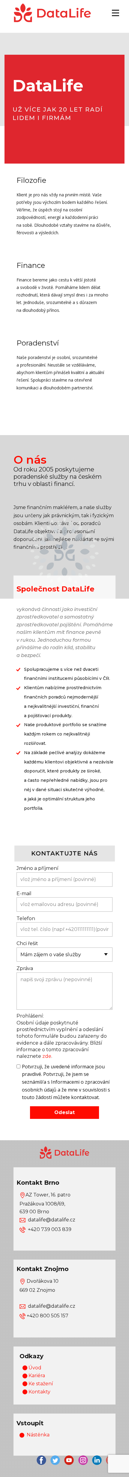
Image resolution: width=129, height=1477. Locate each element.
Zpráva (24, 968)
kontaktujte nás (64, 853)
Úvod (34, 1368)
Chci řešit (27, 943)
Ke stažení (40, 1383)
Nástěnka (38, 1435)
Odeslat (64, 1112)
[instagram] (83, 1460)
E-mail (24, 893)
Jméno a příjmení (37, 868)
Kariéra (36, 1375)
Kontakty (38, 1392)
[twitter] (55, 1460)
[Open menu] (115, 13)
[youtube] (69, 1460)
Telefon (25, 918)
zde (46, 1056)
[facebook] (41, 1460)
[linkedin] (97, 1460)
